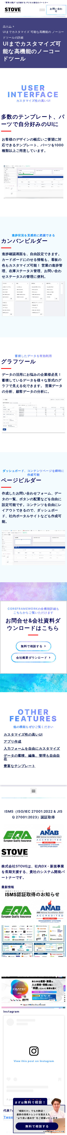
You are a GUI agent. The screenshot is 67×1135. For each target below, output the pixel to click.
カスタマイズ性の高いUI (23, 734)
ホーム (7, 26)
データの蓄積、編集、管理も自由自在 (32, 757)
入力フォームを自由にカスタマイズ (32, 748)
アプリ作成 (12, 741)
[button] (56, 10)
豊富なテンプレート (19, 766)
